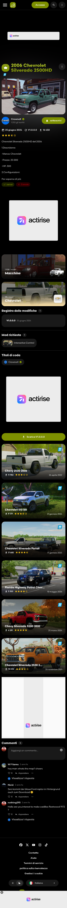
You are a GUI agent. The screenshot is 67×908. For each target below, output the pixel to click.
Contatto (33, 852)
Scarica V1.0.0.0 (36, 436)
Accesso (40, 4)
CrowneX (16, 119)
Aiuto (34, 857)
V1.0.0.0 (19, 320)
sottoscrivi (55, 120)
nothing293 (14, 802)
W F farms (13, 764)
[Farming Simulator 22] (4, 74)
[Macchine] (57, 272)
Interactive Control (24, 342)
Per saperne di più (11, 179)
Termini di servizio (33, 863)
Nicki (11, 785)
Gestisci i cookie (34, 873)
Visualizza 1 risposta (23, 778)
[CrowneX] (5, 121)
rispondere (23, 773)
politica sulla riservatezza (33, 868)
